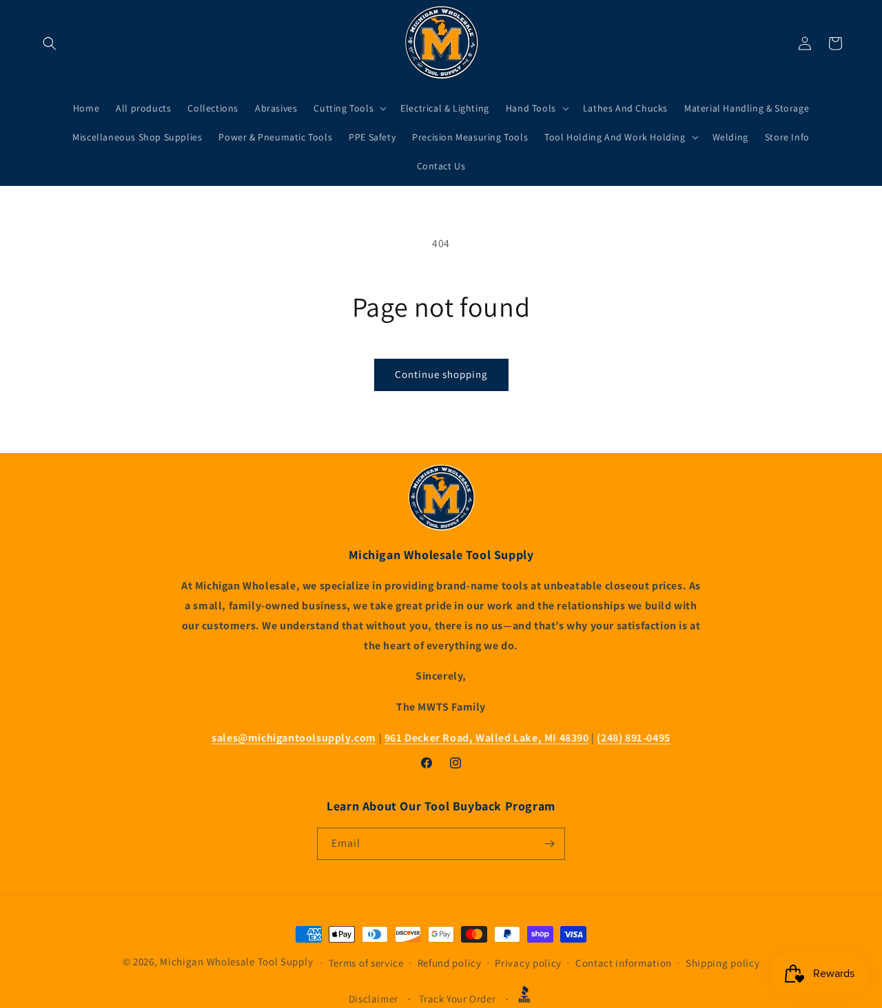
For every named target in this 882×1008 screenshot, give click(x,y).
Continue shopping (441, 374)
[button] (49, 43)
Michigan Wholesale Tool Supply (236, 961)
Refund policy (450, 962)
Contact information (623, 962)
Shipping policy (723, 962)
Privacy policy (528, 962)
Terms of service (366, 962)
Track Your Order (457, 998)
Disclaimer (373, 998)
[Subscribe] (549, 844)
